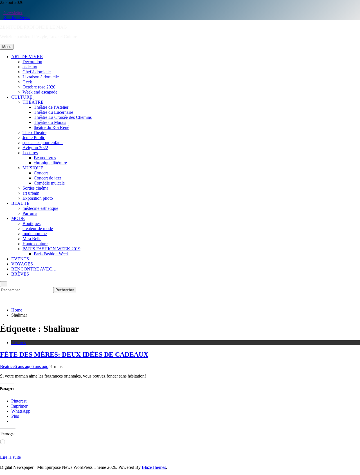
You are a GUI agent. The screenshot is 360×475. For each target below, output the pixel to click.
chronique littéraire (50, 162)
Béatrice (7, 366)
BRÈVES (20, 274)
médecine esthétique (40, 208)
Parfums (29, 213)
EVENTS (20, 258)
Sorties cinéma (35, 188)
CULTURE (21, 97)
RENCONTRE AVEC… (34, 269)
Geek (27, 81)
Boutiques (31, 223)
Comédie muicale (49, 183)
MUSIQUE (32, 167)
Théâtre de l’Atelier (51, 107)
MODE (18, 218)
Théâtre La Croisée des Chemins (63, 117)
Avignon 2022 (35, 147)
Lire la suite (10, 457)
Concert (41, 173)
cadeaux (29, 66)
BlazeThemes (154, 467)
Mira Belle (31, 238)
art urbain (30, 193)
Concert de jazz (47, 178)
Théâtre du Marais (50, 122)
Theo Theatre (34, 132)
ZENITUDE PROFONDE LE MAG (33, 27)
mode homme (34, 233)
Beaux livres (45, 157)
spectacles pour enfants (42, 142)
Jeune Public (33, 137)
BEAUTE (20, 203)
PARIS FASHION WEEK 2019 (51, 248)
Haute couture (35, 243)
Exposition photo (37, 198)
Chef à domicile (36, 71)
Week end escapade (39, 92)
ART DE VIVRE (27, 56)
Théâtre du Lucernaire (53, 112)
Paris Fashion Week (51, 253)
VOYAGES (22, 264)
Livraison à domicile (40, 76)
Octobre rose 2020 (38, 87)
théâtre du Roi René (51, 127)
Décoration (32, 61)
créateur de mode (37, 228)
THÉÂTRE (33, 102)
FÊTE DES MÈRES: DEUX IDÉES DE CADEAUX (74, 354)
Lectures (30, 152)
